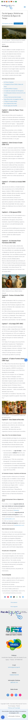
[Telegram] (23, 597)
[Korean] (14, 1)
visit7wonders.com (9, 519)
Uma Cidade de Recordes (10, 103)
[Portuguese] (2, 1)
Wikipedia (16, 510)
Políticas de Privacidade (14, 708)
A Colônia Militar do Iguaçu (10, 88)
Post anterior (14, 602)
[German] (12, 1)
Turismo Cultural (18, 23)
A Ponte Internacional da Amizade (12, 97)
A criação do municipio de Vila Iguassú (13, 90)
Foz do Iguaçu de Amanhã (10, 105)
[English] (5, 1)
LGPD (17, 713)
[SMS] (14, 597)
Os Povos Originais (8, 82)
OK (14, 715)
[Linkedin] (11, 597)
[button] (2, 717)
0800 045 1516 (14, 682)
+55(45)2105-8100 (14, 674)
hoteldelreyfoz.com (19, 525)
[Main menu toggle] (25, 7)
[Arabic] (16, 1)
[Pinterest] (8, 597)
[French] (9, 1)
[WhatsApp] (17, 597)
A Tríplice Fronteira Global (10, 101)
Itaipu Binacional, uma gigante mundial (13, 99)
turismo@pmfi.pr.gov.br (14, 667)
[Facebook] (5, 597)
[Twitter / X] (20, 597)
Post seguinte (14, 606)
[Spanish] (7, 1)
